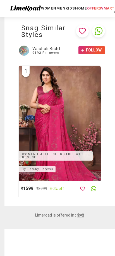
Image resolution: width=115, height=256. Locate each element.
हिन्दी (80, 215)
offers (94, 8)
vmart (107, 8)
